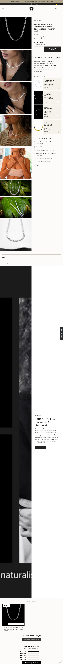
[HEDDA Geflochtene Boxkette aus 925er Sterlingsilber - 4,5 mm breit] (13, 615)
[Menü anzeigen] (3, 8)
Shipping (5, 263)
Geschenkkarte (43, 4)
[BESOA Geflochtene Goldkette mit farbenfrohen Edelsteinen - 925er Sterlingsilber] (38, 127)
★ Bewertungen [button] (61, 333)
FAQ (3, 257)
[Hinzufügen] (58, 88)
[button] (37, 43)
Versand (36, 39)
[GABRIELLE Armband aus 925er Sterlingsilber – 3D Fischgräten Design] (38, 112)
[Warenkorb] (60, 8)
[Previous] (3, 1)
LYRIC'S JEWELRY (37, 20)
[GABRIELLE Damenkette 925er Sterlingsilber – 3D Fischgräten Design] (38, 98)
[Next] (60, 1)
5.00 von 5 (35, 646)
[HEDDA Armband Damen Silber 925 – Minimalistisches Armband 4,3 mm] (38, 84)
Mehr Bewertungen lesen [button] (31, 639)
